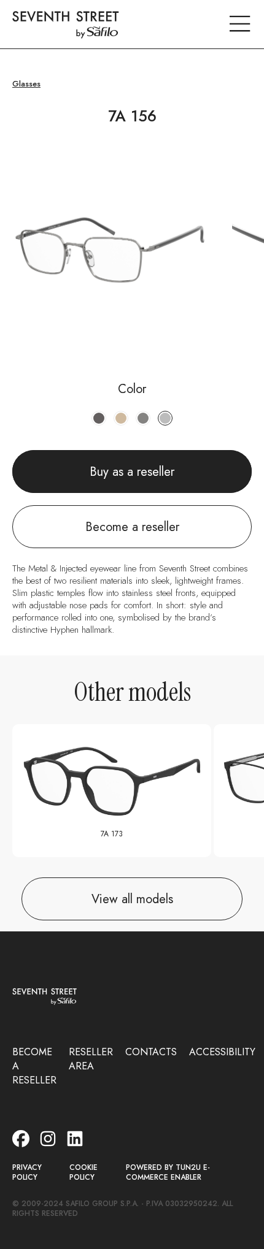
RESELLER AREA (91, 1059)
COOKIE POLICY (83, 1173)
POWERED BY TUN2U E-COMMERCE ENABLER (168, 1173)
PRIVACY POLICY (27, 1173)
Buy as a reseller (132, 472)
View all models (132, 899)
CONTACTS (151, 1052)
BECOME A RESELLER (34, 1066)
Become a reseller (132, 527)
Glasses (26, 84)
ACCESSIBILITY (222, 1052)
